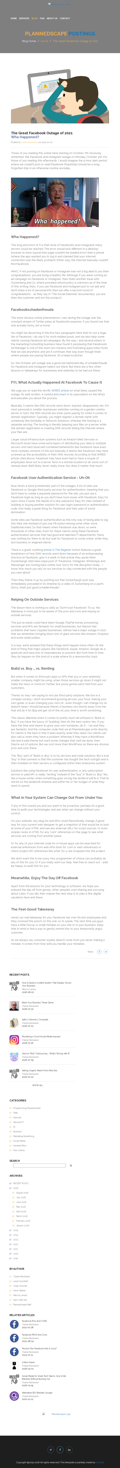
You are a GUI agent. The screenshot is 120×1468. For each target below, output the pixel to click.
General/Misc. (20, 1145)
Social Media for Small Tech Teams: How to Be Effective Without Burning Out (44, 1377)
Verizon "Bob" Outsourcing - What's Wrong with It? (46, 1053)
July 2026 (21, 1197)
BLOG (35, 18)
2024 (15, 1235)
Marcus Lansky (20, 1295)
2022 (15, 1244)
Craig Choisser (20, 1286)
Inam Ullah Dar (20, 1300)
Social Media (19, 1141)
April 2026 (21, 1211)
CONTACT (65, 18)
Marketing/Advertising (23, 1136)
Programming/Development (26, 1108)
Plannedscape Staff (22, 1304)
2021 (15, 1249)
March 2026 (22, 1216)
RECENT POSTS (20, 1183)
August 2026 (22, 1193)
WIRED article (60, 390)
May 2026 (21, 1207)
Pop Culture (19, 1150)
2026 (15, 1188)
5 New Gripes (28, 1362)
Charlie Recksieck (29, 142)
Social (44, 41)
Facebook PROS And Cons (34, 1335)
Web (15, 1113)
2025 (15, 1230)
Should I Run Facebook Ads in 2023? (39, 1348)
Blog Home (29, 41)
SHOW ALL (37, 1085)
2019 (15, 1258)
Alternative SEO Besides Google (37, 1393)
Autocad (17, 1117)
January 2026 (22, 1225)
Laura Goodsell (20, 1281)
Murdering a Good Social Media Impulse (41, 1036)
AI (14, 1127)
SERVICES (24, 18)
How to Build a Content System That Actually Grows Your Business (46, 984)
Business (17, 1131)
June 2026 (21, 1202)
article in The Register (57, 549)
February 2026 (23, 1221)
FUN (42, 18)
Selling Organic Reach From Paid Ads (39, 1070)
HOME (14, 18)
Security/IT (18, 1122)
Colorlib (100, 1462)
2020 (15, 1253)
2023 (15, 1239)
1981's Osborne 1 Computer (35, 1019)
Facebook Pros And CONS (34, 1321)
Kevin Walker (19, 1290)
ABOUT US (52, 18)
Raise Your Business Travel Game (37, 1002)
